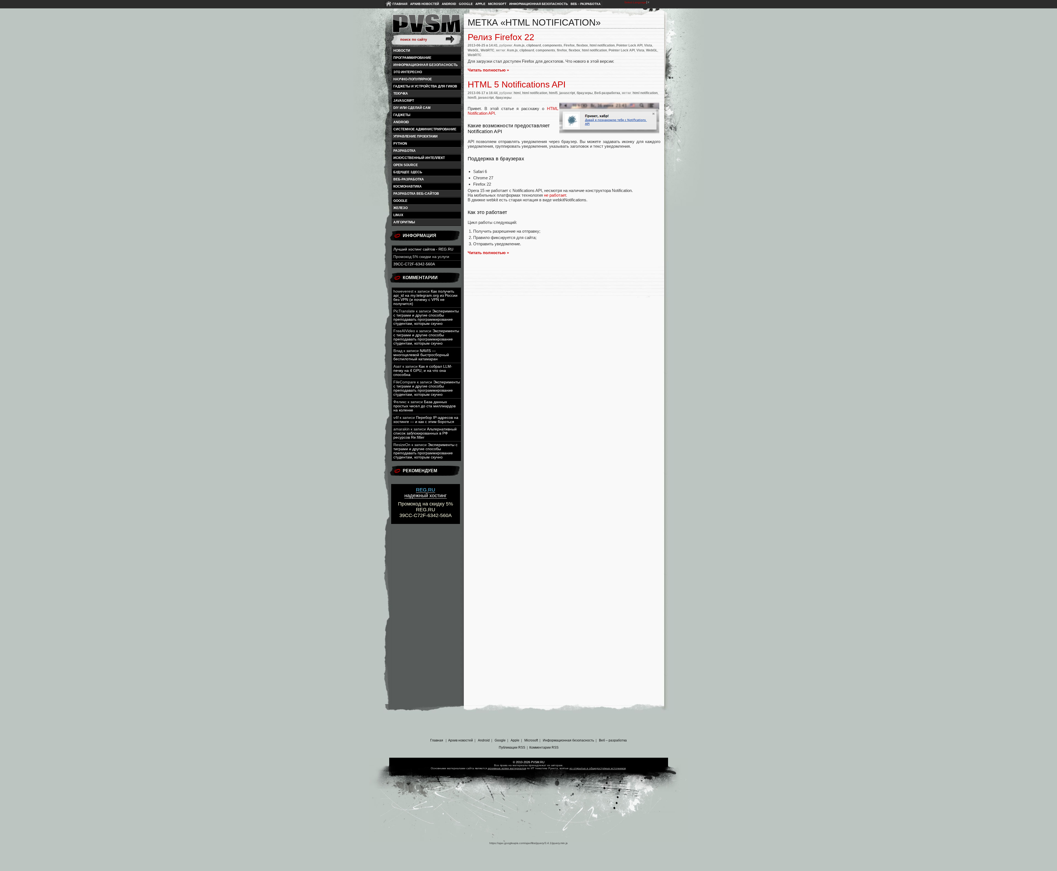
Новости (401, 51)
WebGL (473, 50)
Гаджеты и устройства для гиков (425, 86)
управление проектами (415, 136)
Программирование (412, 58)
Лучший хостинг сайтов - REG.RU (423, 249)
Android (449, 4)
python (400, 143)
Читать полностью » (488, 70)
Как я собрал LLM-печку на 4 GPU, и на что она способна (422, 370)
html (517, 93)
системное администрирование (424, 129)
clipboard (533, 45)
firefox (562, 50)
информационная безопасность (425, 65)
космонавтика (407, 186)
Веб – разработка (586, 4)
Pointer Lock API (629, 45)
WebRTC (487, 50)
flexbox (582, 45)
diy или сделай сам (412, 108)
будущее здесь (407, 172)
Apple (480, 4)
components (552, 45)
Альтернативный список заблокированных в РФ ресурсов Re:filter (425, 433)
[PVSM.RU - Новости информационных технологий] (426, 26)
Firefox (569, 45)
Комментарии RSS (544, 747)
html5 (553, 93)
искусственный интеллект (419, 158)
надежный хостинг (425, 492)
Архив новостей (424, 4)
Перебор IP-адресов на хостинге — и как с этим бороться (425, 420)
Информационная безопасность (538, 4)
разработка (404, 151)
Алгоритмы (404, 222)
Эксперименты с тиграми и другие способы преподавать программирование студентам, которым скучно (426, 317)
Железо (400, 208)
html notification (602, 45)
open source (405, 165)
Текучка (400, 93)
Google (466, 4)
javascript (403, 101)
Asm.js (519, 45)
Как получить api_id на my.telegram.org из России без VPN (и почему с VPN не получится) (425, 297)
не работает (555, 195)
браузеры (585, 93)
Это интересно (407, 72)
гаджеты (401, 115)
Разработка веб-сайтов (416, 194)
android (401, 122)
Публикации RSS (512, 747)
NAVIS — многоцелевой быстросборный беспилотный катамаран (421, 355)
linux (398, 215)
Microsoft (497, 4)
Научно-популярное (412, 79)
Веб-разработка (408, 179)
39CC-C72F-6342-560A (414, 264)
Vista (648, 45)
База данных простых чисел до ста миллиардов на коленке (424, 406)
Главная (400, 4)
